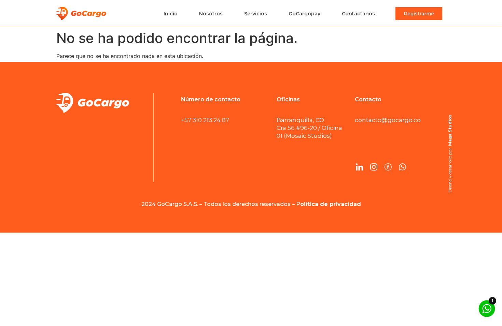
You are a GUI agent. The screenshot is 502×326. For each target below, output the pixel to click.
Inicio (171, 14)
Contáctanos (358, 14)
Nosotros (211, 14)
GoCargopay (304, 14)
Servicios (255, 14)
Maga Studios (449, 130)
